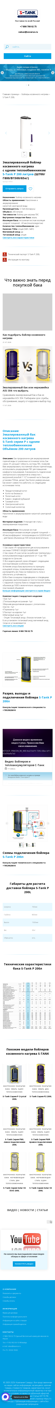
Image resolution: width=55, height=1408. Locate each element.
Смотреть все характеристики (18, 237)
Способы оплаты (9, 1301)
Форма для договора (10, 1313)
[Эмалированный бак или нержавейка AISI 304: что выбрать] (27, 376)
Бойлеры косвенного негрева (35, 94)
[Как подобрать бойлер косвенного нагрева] (27, 319)
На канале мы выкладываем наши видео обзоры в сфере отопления (24, 1255)
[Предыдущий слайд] (2, 72)
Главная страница (11, 94)
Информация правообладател (14, 1324)
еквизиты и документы (12, 1293)
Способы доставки (9, 1297)
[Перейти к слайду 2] (28, 85)
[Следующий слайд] (52, 72)
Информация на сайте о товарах (15, 1320)
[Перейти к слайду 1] (26, 85)
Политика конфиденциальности (15, 1317)
